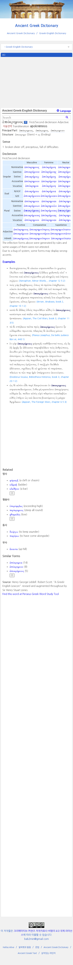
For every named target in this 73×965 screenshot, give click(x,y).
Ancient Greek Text (27, 953)
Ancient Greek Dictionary (36, 25)
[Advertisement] (36, 82)
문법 (37, 947)
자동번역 (7, 126)
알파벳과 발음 (25, 947)
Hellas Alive (8, 947)
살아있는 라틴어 (48, 953)
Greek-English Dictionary (52, 33)
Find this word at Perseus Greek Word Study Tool (30, 594)
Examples (8, 261)
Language (65, 111)
